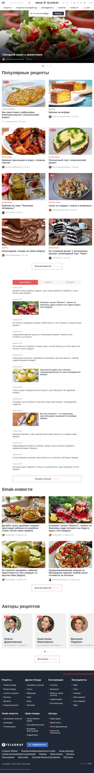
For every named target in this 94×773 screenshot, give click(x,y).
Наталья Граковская (60, 579)
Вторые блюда (54, 157)
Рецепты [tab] (48, 282)
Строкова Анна (11, 121)
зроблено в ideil (86, 763)
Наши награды (56, 754)
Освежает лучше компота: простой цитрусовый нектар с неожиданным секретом (44, 403)
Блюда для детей (11, 705)
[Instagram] (81, 2)
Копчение (31, 705)
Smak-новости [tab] (25, 282)
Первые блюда (10, 685)
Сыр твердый (79, 701)
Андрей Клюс (32, 735)
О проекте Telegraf (9, 751)
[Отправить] (29, 3)
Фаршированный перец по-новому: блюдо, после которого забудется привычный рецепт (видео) (44, 447)
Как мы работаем (66, 751)
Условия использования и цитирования (18, 754)
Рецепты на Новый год (26, 8)
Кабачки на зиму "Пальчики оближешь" (17, 206)
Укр (90, 3)
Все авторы (43, 659)
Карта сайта (23, 757)
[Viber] (67, 3)
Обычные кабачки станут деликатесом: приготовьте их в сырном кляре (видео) (45, 435)
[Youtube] (74, 3)
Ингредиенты (47, 8)
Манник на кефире (59, 112)
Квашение (54, 689)
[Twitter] (77, 2)
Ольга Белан (10, 212)
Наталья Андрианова (13, 167)
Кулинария (8, 723)
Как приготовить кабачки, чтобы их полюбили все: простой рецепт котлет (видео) (46, 468)
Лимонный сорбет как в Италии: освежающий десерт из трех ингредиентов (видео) (60, 372)
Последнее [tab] (70, 282)
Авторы (52, 713)
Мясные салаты (55, 202)
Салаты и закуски (10, 14)
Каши (29, 701)
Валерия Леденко (77, 640)
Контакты (70, 754)
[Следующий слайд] (91, 8)
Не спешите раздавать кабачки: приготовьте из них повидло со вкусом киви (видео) (20, 573)
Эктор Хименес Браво (33, 720)
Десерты (5, 247)
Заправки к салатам (35, 685)
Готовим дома (9, 727)
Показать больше (43, 479)
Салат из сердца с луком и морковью (70, 205)
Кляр (29, 697)
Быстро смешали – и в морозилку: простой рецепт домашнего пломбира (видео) (58, 416)
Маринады (31, 693)
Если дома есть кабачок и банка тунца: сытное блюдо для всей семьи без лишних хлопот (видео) (46, 347)
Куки (46, 13)
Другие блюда (7, 157)
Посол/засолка (56, 703)
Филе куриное (79, 697)
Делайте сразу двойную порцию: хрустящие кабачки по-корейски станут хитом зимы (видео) (20, 528)
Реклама (42, 754)
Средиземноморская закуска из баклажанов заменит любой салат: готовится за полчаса (68, 573)
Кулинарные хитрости (13, 719)
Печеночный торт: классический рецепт (67, 161)
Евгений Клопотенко (35, 725)
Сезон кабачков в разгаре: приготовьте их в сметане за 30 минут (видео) (45, 458)
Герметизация (56, 699)
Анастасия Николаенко (15, 59)
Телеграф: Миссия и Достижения (46, 757)
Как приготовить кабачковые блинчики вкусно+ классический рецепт (20, 115)
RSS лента (68, 757)
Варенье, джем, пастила (56, 694)
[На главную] (47, 3)
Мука (75, 685)
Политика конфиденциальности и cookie (38, 751)
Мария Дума (55, 719)
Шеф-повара (32, 713)
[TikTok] (84, 3)
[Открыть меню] (3, 3)
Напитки (62, 8)
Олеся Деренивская (13, 255)
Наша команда (8, 757)
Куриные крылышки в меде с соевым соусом (23, 161)
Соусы (29, 689)
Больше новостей (43, 588)
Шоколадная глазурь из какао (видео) (23, 251)
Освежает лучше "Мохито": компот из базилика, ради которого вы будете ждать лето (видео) (70, 528)
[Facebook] (63, 2)
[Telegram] (71, 2)
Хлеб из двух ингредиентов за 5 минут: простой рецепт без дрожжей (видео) (44, 391)
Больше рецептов (43, 266)
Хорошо (58, 13)
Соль (75, 689)
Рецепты (8, 8)
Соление (54, 685)
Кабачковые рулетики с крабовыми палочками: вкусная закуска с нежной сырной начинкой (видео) (45, 359)
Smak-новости (10, 713)
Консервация (55, 680)
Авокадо (77, 693)
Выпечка (52, 109)
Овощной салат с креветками (22, 54)
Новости (74, 8)
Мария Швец (10, 535)
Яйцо (75, 705)
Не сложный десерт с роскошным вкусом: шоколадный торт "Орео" (68, 252)
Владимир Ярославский (32, 730)
